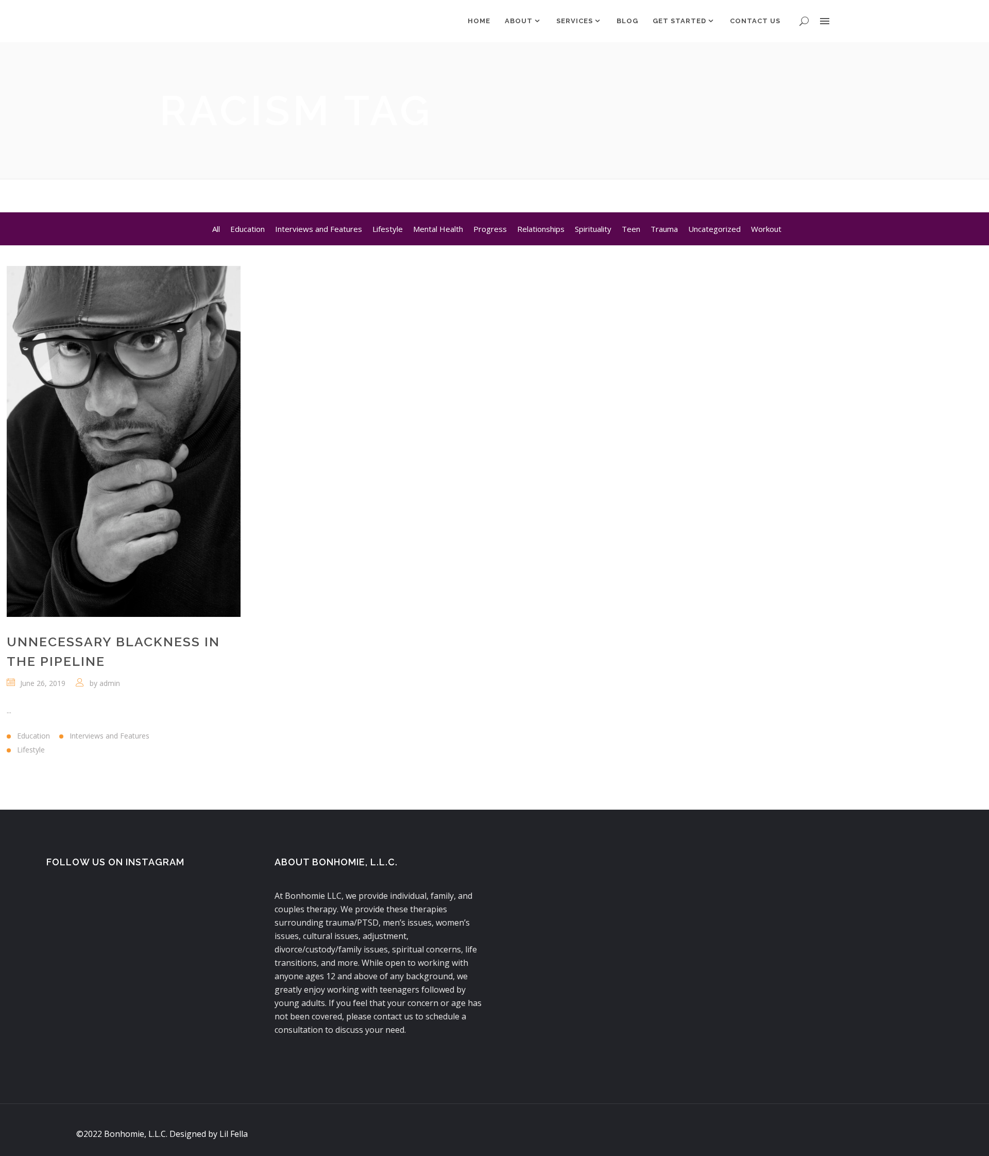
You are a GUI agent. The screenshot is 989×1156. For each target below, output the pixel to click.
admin (109, 683)
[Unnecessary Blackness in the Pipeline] (124, 441)
